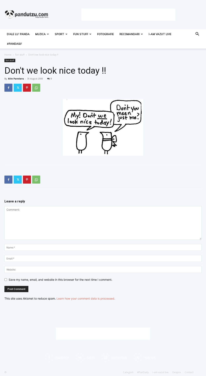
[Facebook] (8, 88)
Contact (189, 372)
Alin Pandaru (16, 78)
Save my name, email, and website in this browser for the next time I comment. (60, 279)
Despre (176, 372)
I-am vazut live (160, 34)
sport (59, 34)
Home (7, 54)
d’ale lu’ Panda (18, 34)
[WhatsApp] (36, 88)
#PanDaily (14, 43)
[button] (197, 34)
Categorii (128, 372)
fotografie (105, 34)
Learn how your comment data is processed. (86, 298)
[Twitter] (18, 88)
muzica (40, 34)
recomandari (129, 34)
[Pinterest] (27, 88)
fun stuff (80, 34)
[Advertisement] (128, 15)
